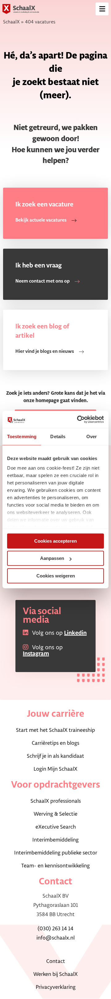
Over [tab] (91, 436)
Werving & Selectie (55, 814)
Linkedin (75, 633)
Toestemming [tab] (21, 436)
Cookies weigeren (55, 575)
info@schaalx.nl (55, 938)
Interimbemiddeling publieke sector (55, 852)
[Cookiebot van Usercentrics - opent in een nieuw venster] (78, 419)
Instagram (36, 654)
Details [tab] (57, 436)
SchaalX (11, 22)
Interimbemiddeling (55, 840)
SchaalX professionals (56, 801)
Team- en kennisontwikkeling (55, 865)
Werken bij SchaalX (55, 974)
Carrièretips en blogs (55, 743)
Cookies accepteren (55, 541)
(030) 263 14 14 (55, 928)
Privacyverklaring (56, 987)
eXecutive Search (55, 827)
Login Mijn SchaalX (55, 769)
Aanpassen (52, 558)
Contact (55, 961)
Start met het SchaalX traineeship (55, 730)
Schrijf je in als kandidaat (55, 756)
